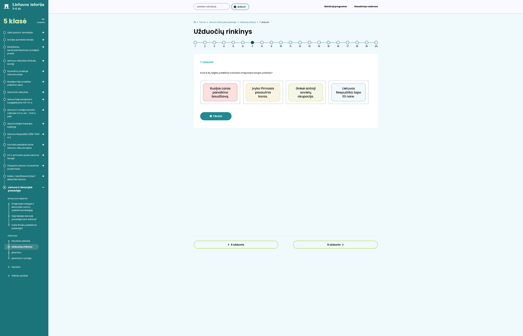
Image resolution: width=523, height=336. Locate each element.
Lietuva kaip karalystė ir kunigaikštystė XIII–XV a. (20, 101)
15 (329, 46)
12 (300, 46)
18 (357, 46)
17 (348, 46)
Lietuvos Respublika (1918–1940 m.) (23, 136)
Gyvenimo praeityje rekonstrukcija (17, 73)
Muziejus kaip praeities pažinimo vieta (19, 83)
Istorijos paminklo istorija (20, 39)
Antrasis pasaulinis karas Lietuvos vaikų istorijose (20, 146)
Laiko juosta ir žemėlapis (20, 32)
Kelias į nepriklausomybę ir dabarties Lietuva (21, 178)
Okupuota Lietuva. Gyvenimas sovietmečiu (23, 167)
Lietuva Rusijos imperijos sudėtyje (19, 125)
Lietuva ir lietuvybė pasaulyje (20, 189)
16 (338, 46)
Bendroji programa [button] (335, 6)
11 (290, 46)
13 (309, 46)
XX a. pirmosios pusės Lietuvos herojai (23, 157)
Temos (202, 22)
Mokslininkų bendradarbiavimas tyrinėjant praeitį (23, 50)
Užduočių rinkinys (248, 22)
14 (319, 46)
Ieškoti (242, 6)
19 (367, 46)
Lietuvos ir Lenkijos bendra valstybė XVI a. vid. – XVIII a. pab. (21, 113)
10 (281, 46)
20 (376, 46)
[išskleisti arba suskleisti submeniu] (43, 32)
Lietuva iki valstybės (17, 92)
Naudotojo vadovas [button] (366, 6)
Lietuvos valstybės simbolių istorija (21, 62)
